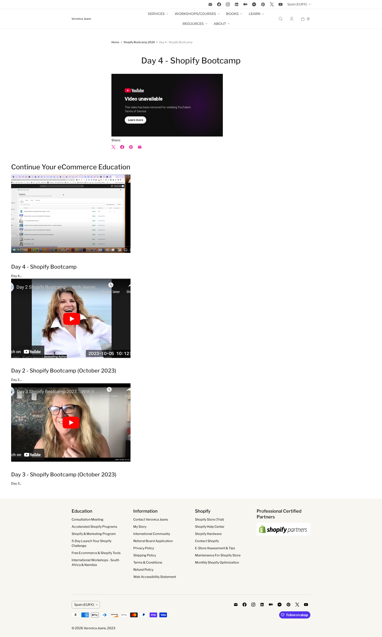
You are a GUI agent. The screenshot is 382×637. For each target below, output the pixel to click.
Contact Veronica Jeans (150, 519)
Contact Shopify (207, 541)
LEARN (254, 14)
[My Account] (291, 19)
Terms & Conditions (147, 562)
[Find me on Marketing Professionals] (283, 539)
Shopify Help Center (209, 527)
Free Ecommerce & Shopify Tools (96, 553)
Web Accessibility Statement (154, 577)
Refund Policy (143, 570)
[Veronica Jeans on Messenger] (254, 4)
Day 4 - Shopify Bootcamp (44, 266)
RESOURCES (193, 24)
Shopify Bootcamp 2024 (139, 42)
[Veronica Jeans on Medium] (245, 4)
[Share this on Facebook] (122, 147)
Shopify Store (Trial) (209, 519)
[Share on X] (114, 147)
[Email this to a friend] (139, 147)
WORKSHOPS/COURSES (195, 14)
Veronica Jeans (95, 628)
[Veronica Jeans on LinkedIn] (236, 4)
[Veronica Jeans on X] (271, 4)
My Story (139, 527)
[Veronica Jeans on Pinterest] (263, 4)
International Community (151, 534)
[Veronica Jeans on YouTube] (280, 4)
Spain (297, 4)
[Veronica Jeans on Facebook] (219, 4)
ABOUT (220, 24)
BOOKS (232, 14)
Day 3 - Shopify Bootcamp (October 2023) (63, 474)
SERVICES (156, 14)
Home (115, 42)
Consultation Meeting (87, 519)
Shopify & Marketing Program (94, 534)
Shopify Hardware (208, 534)
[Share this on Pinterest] (131, 147)
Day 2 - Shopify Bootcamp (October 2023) (63, 370)
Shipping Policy (144, 555)
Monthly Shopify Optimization (217, 562)
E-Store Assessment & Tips (215, 548)
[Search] (280, 19)
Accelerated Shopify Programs (94, 527)
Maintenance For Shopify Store (218, 555)
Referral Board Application (153, 541)
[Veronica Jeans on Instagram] (227, 4)
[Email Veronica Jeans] (210, 4)
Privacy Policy (143, 548)
